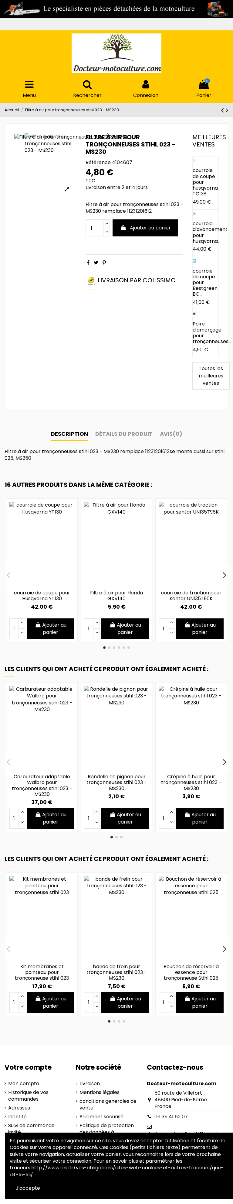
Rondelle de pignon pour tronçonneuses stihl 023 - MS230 (116, 782)
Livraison (89, 1083)
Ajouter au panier (150, 227)
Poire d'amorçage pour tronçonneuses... (212, 332)
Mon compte (23, 1083)
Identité (17, 1116)
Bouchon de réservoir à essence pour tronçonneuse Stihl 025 (191, 972)
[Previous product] (223, 110)
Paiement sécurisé (101, 1116)
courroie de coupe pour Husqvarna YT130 (42, 595)
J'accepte (28, 1188)
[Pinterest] (104, 262)
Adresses (19, 1108)
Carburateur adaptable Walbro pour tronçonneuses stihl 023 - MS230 (42, 785)
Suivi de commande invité (31, 1129)
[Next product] (227, 110)
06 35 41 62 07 (171, 1116)
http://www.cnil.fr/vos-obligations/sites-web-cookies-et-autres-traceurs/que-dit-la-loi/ (117, 1171)
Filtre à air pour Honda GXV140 (116, 595)
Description (69, 434)
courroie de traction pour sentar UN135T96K (191, 595)
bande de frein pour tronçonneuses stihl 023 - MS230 (116, 972)
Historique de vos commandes (28, 1096)
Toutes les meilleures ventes (211, 376)
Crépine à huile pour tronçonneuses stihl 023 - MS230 (191, 782)
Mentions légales (99, 1092)
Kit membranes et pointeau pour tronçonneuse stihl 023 (42, 972)
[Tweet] (96, 262)
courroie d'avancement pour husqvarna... (210, 232)
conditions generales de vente (108, 1104)
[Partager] (88, 262)
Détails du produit (124, 434)
